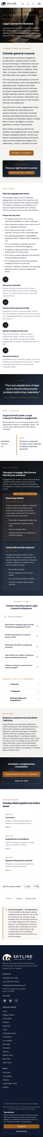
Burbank (6, 1052)
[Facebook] (10, 1001)
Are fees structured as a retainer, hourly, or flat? (18, 636)
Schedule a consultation (22, 153)
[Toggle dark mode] (23, 4)
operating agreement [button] (16, 236)
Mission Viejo (8, 1055)
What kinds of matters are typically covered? (18, 646)
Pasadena (6, 1048)
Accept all (21, 1126)
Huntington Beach (9, 1033)
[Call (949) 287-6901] (28, 4)
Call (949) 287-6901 (10, 978)
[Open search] (33, 4)
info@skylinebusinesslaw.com (14, 985)
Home (5, 15)
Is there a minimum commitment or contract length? (18, 666)
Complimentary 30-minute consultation (21, 774)
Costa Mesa (7, 1019)
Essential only (21, 1131)
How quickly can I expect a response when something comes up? (19, 656)
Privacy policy (26, 1121)
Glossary (6, 1080)
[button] (21, 168)
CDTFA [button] (7, 252)
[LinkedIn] (5, 1001)
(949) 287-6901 (21, 781)
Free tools (6, 1072)
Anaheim (6, 1022)
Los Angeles (7, 1041)
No (37, 886)
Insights (5, 1087)
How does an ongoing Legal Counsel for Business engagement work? (19, 626)
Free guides (7, 1076)
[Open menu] (39, 3)
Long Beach (7, 1037)
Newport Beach (9, 1015)
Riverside (6, 1044)
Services (12, 15)
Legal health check (10, 1083)
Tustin (5, 1030)
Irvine (5, 1011)
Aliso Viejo (6, 1059)
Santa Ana (6, 1026)
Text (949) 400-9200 (11, 982)
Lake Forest (7, 1063)
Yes (28, 886)
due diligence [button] (28, 246)
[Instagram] (16, 1001)
